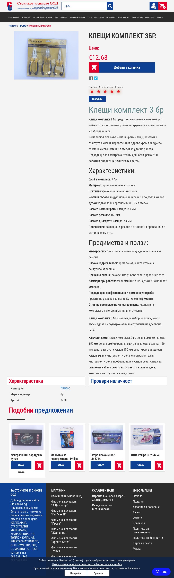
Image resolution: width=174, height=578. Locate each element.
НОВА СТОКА (149, 17)
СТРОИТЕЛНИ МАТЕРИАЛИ (42, 17)
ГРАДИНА (63, 17)
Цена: (94, 48)
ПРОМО (160, 17)
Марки (137, 548)
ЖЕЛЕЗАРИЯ (110, 17)
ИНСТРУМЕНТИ (123, 17)
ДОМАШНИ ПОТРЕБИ (77, 17)
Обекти (137, 518)
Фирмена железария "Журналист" (64, 530)
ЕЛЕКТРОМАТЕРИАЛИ (96, 17)
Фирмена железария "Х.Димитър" (64, 503)
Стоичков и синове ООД (66, 496)
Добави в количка (127, 67)
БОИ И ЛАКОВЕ (13, 17)
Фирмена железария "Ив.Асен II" (64, 512)
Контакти (139, 523)
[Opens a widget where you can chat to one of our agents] (161, 572)
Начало (137, 496)
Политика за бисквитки (148, 538)
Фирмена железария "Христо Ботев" (64, 540)
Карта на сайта (142, 543)
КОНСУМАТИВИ (137, 17)
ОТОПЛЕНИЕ (26, 17)
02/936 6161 (18, 553)
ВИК (56, 17)
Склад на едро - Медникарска (102, 507)
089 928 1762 (19, 556)
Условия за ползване (146, 507)
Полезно (138, 501)
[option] (46, 55)
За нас (137, 512)
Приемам (98, 573)
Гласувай (97, 99)
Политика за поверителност (142, 530)
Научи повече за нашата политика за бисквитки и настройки (87, 564)
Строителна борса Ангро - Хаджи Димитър (108, 498)
